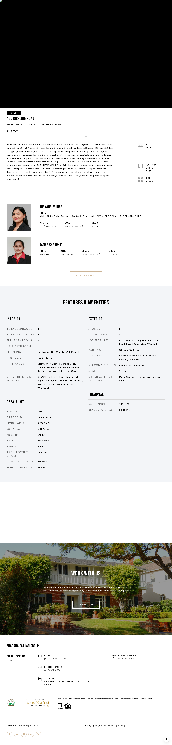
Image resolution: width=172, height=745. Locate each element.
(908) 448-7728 (48, 226)
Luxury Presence (31, 725)
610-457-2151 (65, 254)
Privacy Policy (117, 725)
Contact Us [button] (86, 604)
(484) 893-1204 (126, 659)
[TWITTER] (38, 734)
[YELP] (31, 734)
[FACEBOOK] (9, 734)
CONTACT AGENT (86, 275)
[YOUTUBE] (24, 734)
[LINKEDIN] (16, 734)
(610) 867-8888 (52, 670)
